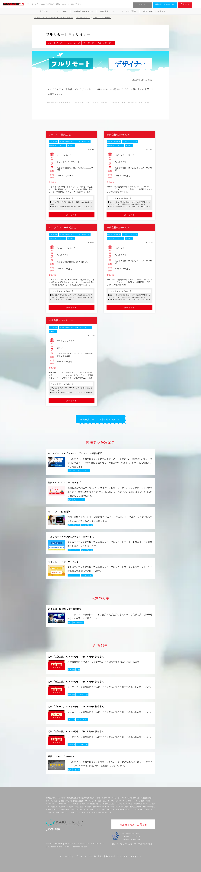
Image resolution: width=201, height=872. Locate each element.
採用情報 (58, 843)
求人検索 (186, 4)
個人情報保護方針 (80, 846)
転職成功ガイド (107, 11)
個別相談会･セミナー (83, 11)
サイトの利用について (95, 843)
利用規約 (80, 843)
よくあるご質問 (128, 11)
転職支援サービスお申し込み (165, 4)
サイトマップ (69, 843)
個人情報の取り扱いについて (59, 846)
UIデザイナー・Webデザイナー (98, 42)
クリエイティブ (72, 42)
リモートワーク (54, 42)
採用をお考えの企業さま (154, 11)
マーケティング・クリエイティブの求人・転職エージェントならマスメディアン (102, 856)
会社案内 (49, 843)
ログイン (142, 4)
